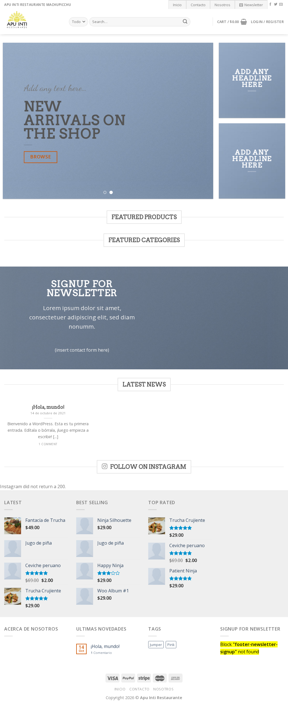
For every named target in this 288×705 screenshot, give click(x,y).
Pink (171, 644)
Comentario (101, 652)
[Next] (202, 121)
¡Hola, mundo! (105, 646)
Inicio (177, 4)
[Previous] (14, 121)
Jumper (156, 644)
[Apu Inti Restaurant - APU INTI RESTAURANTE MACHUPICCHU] (32, 21)
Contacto (198, 4)
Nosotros (222, 4)
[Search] (185, 22)
